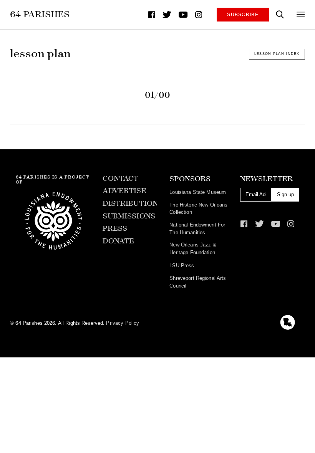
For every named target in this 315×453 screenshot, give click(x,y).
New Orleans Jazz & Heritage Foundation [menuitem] (192, 248)
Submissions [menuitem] (129, 216)
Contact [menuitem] (120, 178)
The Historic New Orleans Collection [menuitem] (198, 208)
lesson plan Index (277, 54)
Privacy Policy (122, 323)
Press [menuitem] (115, 228)
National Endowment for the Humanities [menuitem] (197, 228)
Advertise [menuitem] (124, 191)
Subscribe (243, 14)
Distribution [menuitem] (130, 203)
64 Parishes (40, 14)
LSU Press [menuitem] (181, 265)
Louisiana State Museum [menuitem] (197, 192)
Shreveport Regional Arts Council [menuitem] (197, 282)
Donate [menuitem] (118, 241)
